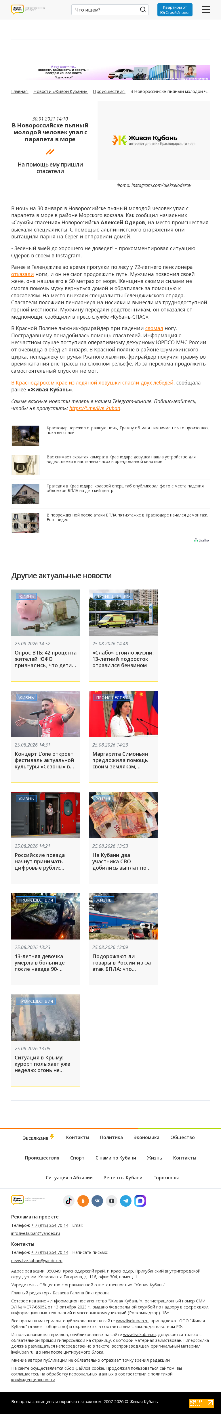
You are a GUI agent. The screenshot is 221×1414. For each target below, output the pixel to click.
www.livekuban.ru (132, 1320)
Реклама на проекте (35, 1217)
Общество (182, 1137)
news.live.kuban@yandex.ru (36, 1260)
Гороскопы (166, 1177)
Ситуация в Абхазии (69, 1177)
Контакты (77, 1137)
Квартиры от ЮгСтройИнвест (175, 10)
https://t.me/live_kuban (94, 408)
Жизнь (26, 596)
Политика (111, 1137)
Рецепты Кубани (123, 1177)
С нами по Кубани (116, 1158)
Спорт (77, 1158)
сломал (154, 328)
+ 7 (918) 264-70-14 (49, 1225)
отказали (22, 274)
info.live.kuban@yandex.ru (35, 1233)
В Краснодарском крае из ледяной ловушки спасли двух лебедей (92, 382)
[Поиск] (143, 9)
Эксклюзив (36, 1138)
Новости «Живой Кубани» (60, 91)
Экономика (146, 1137)
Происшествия (109, 91)
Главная (19, 91)
